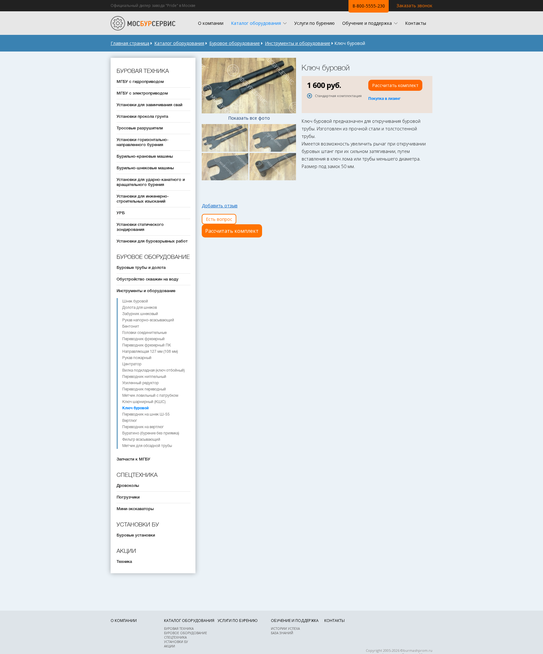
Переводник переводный (144, 389)
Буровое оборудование (234, 43)
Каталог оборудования (256, 23)
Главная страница (130, 43)
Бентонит (130, 326)
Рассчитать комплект (232, 230)
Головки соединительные (144, 332)
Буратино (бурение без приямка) (150, 433)
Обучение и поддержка (367, 23)
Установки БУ (176, 642)
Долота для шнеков (139, 307)
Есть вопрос (219, 219)
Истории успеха (285, 628)
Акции (169, 646)
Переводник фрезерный (143, 339)
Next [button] (290, 85)
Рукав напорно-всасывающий (148, 320)
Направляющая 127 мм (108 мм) (150, 351)
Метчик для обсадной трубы (147, 446)
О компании (210, 23)
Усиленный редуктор (140, 383)
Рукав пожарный (136, 358)
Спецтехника (175, 637)
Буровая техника (179, 628)
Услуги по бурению (314, 23)
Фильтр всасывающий (141, 439)
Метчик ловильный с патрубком (150, 395)
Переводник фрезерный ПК (146, 345)
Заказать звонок (414, 5)
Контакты (415, 23)
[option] (249, 85)
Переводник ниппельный (144, 376)
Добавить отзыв (220, 206)
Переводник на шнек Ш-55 (146, 414)
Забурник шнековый (140, 314)
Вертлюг (129, 420)
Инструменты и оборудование (297, 43)
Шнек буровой (135, 301)
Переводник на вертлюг (143, 427)
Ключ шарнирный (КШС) (144, 402)
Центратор (131, 364)
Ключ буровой (135, 408)
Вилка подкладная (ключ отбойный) (153, 370)
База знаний (282, 633)
